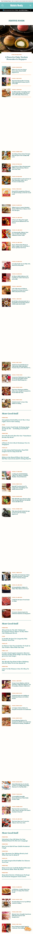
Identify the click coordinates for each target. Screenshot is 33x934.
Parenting (5, 417)
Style (3, 659)
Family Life (5, 650)
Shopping (4, 440)
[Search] (2, 5)
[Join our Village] (27, 928)
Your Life (4, 447)
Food (13, 54)
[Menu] (30, 5)
